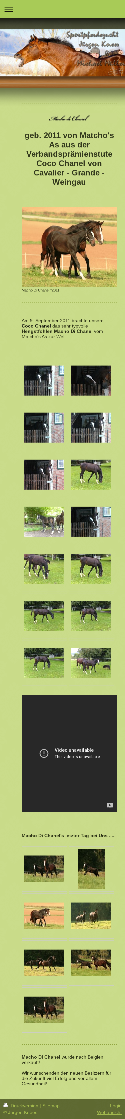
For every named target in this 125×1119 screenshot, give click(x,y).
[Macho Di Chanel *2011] (69, 247)
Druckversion (24, 1105)
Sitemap (51, 1105)
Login (116, 1105)
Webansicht (109, 1112)
